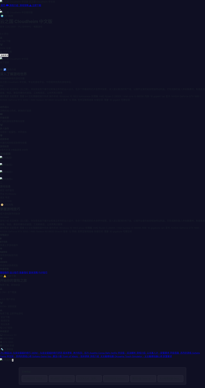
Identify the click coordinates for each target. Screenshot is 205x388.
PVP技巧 (42, 272)
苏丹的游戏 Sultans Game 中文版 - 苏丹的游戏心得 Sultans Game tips (117, 378)
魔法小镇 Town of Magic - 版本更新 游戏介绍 (144, 378)
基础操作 (4, 272)
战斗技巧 (14, 272)
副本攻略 (33, 272)
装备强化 (23, 272)
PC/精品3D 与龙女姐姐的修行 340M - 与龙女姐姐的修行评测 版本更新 (35, 378)
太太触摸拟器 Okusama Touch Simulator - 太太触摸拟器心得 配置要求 (171, 378)
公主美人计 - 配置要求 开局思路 (90, 378)
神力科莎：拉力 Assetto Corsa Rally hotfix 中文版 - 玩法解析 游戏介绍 (62, 378)
